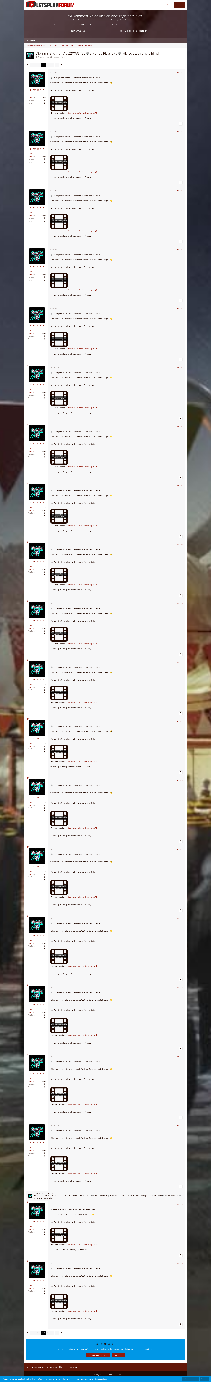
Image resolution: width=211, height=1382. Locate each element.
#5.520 (180, 1263)
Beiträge (31, 98)
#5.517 (180, 1056)
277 (48, 65)
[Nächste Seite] (61, 65)
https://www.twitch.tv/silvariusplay (80, 113)
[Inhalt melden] (181, 124)
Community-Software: (105, 1374)
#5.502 (180, 132)
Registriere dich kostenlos (111, 1349)
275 (38, 65)
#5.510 (180, 603)
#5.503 (180, 190)
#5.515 (180, 918)
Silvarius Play (43, 57)
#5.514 (180, 849)
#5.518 (180, 1125)
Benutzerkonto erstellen (98, 1355)
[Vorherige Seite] (28, 65)
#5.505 (180, 308)
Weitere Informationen (190, 1379)
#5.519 (180, 1204)
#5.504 (180, 249)
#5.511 (180, 662)
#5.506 (180, 367)
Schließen (204, 1379)
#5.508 (180, 485)
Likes (30, 95)
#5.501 (180, 73)
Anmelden (118, 1355)
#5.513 (180, 780)
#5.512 (180, 721)
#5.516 (180, 987)
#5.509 (180, 544)
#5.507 (180, 426)
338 (57, 65)
